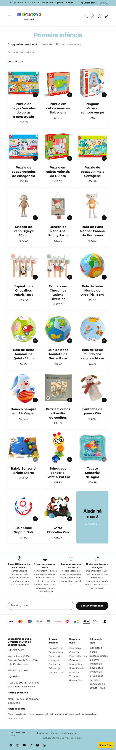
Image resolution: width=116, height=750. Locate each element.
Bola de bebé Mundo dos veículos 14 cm (92, 354)
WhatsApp (64, 714)
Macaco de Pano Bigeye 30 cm (23, 231)
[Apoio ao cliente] (99, 16)
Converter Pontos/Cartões (78, 654)
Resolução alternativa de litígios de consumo (62, 738)
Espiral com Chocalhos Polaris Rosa (23, 290)
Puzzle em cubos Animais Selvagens (58, 108)
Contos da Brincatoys (54, 666)
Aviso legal (43, 733)
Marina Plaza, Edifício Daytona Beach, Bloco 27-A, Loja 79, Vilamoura (23, 660)
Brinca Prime (55, 648)
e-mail (76, 714)
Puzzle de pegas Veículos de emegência (23, 172)
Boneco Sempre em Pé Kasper (23, 411)
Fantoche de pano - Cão (92, 411)
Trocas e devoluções (75, 678)
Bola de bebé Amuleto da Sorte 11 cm (57, 354)
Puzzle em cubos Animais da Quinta (58, 172)
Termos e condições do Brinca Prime (97, 684)
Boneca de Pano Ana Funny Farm (58, 231)
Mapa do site (55, 672)
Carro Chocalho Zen (58, 530)
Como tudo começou (54, 658)
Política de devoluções (96, 666)
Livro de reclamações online (64, 733)
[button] (9, 16)
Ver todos (14, 61)
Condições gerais (96, 650)
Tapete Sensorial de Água (92, 473)
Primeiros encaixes (68, 44)
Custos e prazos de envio (98, 658)
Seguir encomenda (92, 605)
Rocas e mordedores (21, 52)
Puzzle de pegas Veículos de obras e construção (23, 110)
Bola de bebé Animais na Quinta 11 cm (23, 354)
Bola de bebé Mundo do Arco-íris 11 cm (92, 290)
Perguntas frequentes (75, 662)
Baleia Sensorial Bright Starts (23, 471)
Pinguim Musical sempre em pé (92, 108)
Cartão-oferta (90, 3)
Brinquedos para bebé (22, 44)
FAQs (105, 3)
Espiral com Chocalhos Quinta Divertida (58, 292)
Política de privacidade (96, 674)
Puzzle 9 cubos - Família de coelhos (58, 413)
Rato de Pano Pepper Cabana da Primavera (92, 231)
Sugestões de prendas (76, 670)
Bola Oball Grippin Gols (23, 530)
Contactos (75, 648)
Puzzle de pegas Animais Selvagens (92, 172)
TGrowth (12, 735)
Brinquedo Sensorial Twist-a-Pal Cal (58, 473)
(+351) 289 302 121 (17, 682)
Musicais (46, 44)
